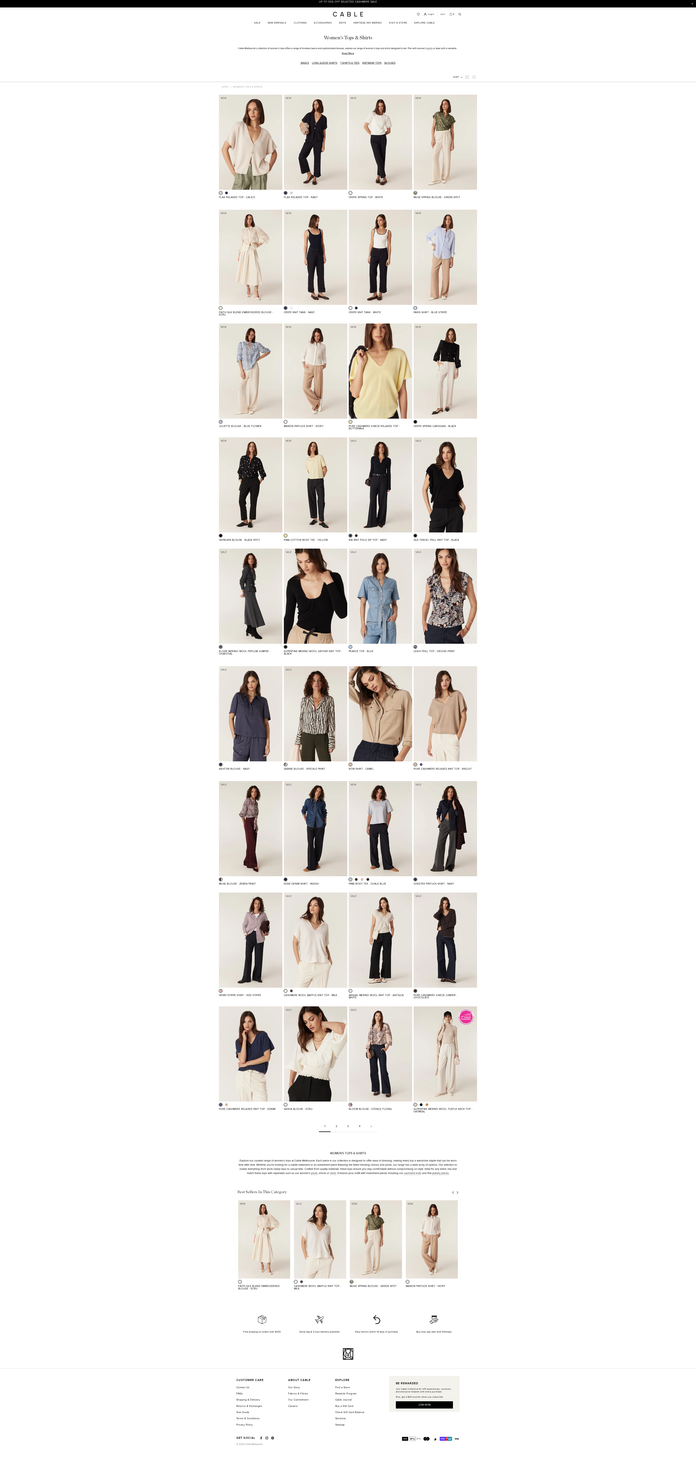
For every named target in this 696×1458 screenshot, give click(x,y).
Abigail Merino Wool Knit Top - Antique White (376, 996)
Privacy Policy (244, 1424)
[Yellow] (285, 535)
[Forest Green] (356, 879)
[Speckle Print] (285, 764)
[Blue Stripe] (415, 308)
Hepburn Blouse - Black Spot (239, 540)
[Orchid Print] (415, 647)
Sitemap (340, 1424)
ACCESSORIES (323, 25)
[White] (350, 193)
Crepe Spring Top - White (366, 197)
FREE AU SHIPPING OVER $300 (348, 3)
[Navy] (226, 193)
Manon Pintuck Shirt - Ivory (304, 426)
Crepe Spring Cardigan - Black (435, 426)
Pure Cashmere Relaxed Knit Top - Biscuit (443, 768)
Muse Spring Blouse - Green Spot (437, 197)
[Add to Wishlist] (281, 199)
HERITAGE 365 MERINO (367, 22)
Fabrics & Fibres (298, 1393)
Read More (348, 53)
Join (442, 14)
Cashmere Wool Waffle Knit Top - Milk (310, 995)
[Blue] (350, 647)
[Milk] (285, 991)
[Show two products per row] (467, 77)
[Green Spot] (415, 193)
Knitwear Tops (372, 63)
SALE (257, 25)
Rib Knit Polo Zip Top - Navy (368, 540)
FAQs (239, 1393)
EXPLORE (342, 1380)
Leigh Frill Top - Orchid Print (434, 651)
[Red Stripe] (220, 991)
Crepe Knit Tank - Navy (299, 312)
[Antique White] (350, 991)
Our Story (294, 1387)
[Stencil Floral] (350, 1104)
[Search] (460, 14)
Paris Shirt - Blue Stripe (430, 312)
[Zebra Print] (220, 879)
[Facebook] (261, 1438)
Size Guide (242, 1412)
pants (430, 48)
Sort (456, 77)
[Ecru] (220, 308)
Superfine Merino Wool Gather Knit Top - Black (313, 652)
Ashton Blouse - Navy (234, 768)
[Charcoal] (220, 647)
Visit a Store (398, 25)
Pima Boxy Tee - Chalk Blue (367, 883)
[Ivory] (285, 421)
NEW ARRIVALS (277, 22)
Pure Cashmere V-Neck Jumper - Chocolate (435, 996)
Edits (342, 22)
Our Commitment (298, 1399)
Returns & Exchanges (249, 1406)
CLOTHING (300, 25)
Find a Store (342, 1387)
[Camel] (350, 764)
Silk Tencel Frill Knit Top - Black (436, 540)
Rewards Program (346, 1393)
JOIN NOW (424, 1404)
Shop (225, 87)
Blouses (389, 63)
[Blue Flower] (220, 421)
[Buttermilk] (350, 421)
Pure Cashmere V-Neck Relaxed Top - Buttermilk (374, 427)
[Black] (415, 421)
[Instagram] (266, 1438)
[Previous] (453, 1192)
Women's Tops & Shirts (247, 87)
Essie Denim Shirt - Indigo (301, 883)
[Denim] (421, 764)
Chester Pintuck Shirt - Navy (434, 883)
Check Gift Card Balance (349, 1412)
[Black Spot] (220, 535)
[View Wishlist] (418, 14)
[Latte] (427, 1104)
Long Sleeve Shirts (324, 63)
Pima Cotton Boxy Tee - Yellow (306, 540)
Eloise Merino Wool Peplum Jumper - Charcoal (244, 652)
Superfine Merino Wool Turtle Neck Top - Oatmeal (443, 1110)
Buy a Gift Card (344, 1406)
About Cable (299, 1380)
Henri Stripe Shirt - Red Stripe (240, 995)
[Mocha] (291, 991)
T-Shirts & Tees (349, 63)
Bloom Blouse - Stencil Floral (370, 1109)
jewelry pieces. (440, 1173)
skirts (333, 1173)
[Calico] (220, 193)
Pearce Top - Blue (361, 651)
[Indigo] (285, 879)
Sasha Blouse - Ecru (298, 1109)
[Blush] (362, 879)
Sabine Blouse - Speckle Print (304, 768)
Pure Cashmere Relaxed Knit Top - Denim (247, 1109)
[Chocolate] (356, 535)
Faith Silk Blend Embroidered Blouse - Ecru (246, 313)
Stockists (340, 1418)
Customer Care (250, 1380)
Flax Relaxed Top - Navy (301, 197)
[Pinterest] (272, 1438)
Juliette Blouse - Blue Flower (240, 426)
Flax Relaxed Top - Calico (237, 197)
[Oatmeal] (415, 1104)
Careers (293, 1406)
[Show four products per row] (474, 77)
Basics (305, 63)
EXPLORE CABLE (424, 22)
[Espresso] (367, 879)
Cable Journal (343, 1399)
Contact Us (243, 1387)
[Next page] (371, 1127)
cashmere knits (412, 1173)
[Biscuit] (415, 764)
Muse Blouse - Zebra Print (237, 883)
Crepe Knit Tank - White (365, 312)
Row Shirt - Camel (361, 768)
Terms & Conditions (248, 1418)
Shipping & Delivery (248, 1399)
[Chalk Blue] (350, 879)
